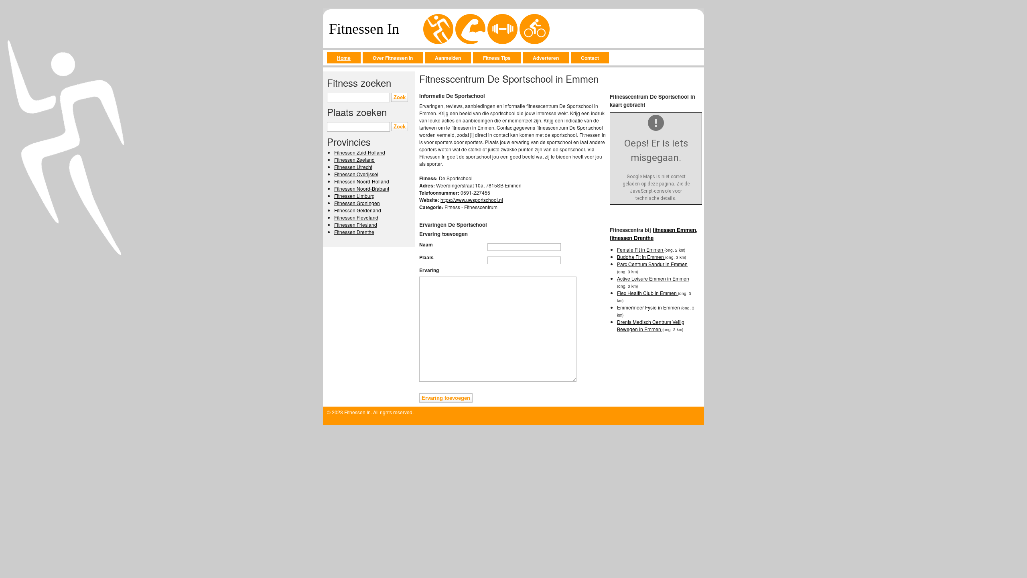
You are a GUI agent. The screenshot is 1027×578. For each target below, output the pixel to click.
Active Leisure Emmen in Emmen (653, 278)
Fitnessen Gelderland (357, 210)
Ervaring (429, 270)
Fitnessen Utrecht (353, 166)
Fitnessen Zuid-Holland (359, 152)
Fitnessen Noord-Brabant (361, 188)
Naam (426, 244)
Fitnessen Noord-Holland (361, 181)
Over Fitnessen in (393, 57)
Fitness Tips (497, 57)
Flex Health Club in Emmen (647, 292)
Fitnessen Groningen (357, 202)
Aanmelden (448, 57)
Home (344, 57)
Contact (590, 57)
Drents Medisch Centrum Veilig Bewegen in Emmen (650, 325)
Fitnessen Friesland (355, 224)
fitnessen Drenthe (632, 238)
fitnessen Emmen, (675, 230)
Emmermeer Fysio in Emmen (649, 307)
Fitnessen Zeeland (354, 159)
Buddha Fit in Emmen (641, 256)
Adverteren (546, 57)
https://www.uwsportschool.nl (471, 199)
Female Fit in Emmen (640, 249)
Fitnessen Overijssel (356, 174)
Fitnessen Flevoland (356, 217)
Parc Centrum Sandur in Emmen (652, 264)
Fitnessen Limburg (354, 195)
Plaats (426, 257)
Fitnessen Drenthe (354, 231)
